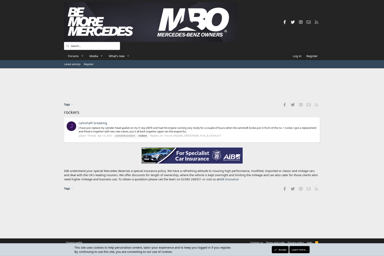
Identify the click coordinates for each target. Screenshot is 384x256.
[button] (82, 56)
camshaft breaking (93, 123)
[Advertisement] (192, 85)
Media (93, 56)
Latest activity (72, 64)
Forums (73, 56)
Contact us (256, 242)
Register (89, 64)
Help (309, 242)
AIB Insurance (229, 179)
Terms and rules (275, 242)
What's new (117, 56)
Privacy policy (296, 242)
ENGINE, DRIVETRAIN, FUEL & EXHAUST (197, 135)
